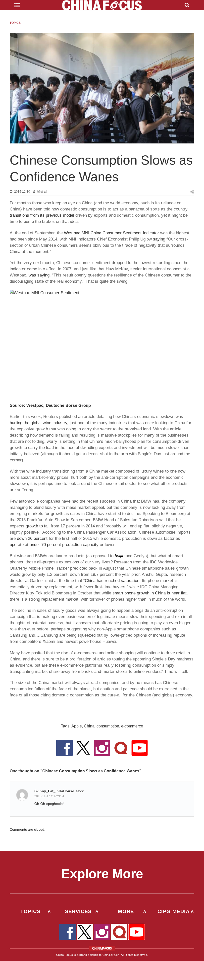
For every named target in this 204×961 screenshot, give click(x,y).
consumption (108, 726)
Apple (76, 726)
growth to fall (38, 526)
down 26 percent (32, 538)
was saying (39, 275)
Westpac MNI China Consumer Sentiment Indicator (111, 233)
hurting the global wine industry (38, 422)
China (89, 726)
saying (159, 239)
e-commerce (132, 726)
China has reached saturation (112, 580)
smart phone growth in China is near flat (149, 593)
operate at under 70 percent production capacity (54, 544)
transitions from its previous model (42, 215)
